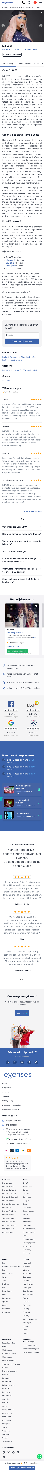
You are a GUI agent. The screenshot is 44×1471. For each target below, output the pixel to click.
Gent (25, 1330)
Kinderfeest (27, 1222)
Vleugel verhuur (8, 1410)
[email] (8, 1062)
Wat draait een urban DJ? (14, 527)
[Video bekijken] (22, 25)
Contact (5, 1083)
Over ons (5, 1092)
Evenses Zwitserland (10, 1197)
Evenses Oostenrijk (9, 1194)
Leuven (25, 1333)
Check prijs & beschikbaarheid (17, 651)
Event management (9, 1371)
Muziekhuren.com (8, 1222)
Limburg (26, 1309)
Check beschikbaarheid (22, 341)
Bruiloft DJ (11, 263)
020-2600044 (24, 1129)
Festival (5, 360)
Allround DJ (11, 260)
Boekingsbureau (8, 1229)
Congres (26, 1201)
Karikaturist (6, 1378)
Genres (5, 1259)
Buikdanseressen (8, 1385)
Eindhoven (27, 1277)
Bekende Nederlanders (28, 1340)
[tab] (18, 40)
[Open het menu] (40, 2)
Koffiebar (5, 1389)
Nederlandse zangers (31, 1352)
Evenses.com (7, 1183)
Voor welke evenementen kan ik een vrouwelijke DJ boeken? (19, 570)
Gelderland (27, 1280)
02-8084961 (24, 1132)
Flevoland (26, 1298)
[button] (16, 643)
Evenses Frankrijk (8, 1211)
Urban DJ (18, 49)
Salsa (4, 1277)
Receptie (26, 1236)
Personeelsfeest (29, 1232)
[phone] (22, 1062)
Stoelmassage (7, 1357)
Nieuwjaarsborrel (29, 1229)
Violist (4, 1427)
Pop (3, 1263)
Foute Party (6, 1420)
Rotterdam (27, 1273)
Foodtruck (6, 1392)
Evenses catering (8, 1232)
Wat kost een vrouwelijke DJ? (16, 551)
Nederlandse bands (30, 1345)
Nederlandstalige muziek (11, 1266)
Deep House (6, 1291)
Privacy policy (7, 1101)
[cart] (35, 2)
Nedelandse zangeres (31, 1349)
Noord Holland (28, 1284)
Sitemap (5, 1096)
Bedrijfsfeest (32, 357)
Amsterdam (27, 1266)
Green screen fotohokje (11, 1364)
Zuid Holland (27, 1291)
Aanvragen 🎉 (22, 1013)
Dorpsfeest (27, 1208)
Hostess (5, 1367)
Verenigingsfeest (29, 1243)
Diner (23, 357)
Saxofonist (6, 1434)
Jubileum (26, 1218)
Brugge (25, 1326)
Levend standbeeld (9, 1343)
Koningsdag (27, 1225)
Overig (19, 360)
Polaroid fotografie (9, 1360)
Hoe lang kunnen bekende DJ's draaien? (21, 534)
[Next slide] (40, 25)
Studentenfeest (29, 1239)
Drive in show (7, 1413)
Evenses (5, 7)
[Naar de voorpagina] (7, 2)
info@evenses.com (22, 1143)
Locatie (26, 1259)
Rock (4, 1270)
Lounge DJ (11, 265)
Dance (4, 1305)
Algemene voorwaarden (11, 1105)
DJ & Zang (11, 633)
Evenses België (7, 1186)
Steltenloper (6, 1350)
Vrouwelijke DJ (30, 49)
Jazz (4, 1280)
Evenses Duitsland (9, 1190)
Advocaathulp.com (9, 1225)
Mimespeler (6, 1381)
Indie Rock (6, 1309)
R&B (3, 1287)
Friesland (26, 1312)
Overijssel (26, 1305)
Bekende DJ (29, 7)
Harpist (5, 1438)
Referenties (6, 1088)
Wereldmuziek (7, 1441)
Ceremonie (27, 1197)
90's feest (26, 1253)
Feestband (6, 1431)
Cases (4, 1406)
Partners (6, 1179)
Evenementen (28, 1211)
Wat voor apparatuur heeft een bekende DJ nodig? (21, 543)
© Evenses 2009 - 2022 (11, 1109)
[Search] (29, 2)
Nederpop (6, 1312)
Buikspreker (6, 1424)
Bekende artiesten (16, 7)
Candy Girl (6, 1374)
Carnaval (26, 1194)
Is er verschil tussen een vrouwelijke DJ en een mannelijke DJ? (21, 560)
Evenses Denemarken (10, 1204)
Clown (4, 1346)
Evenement (15, 357)
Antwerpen (27, 1323)
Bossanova (6, 1298)
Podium (5, 1403)
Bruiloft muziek (7, 1273)
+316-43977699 (24, 1139)
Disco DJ (10, 268)
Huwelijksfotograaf (9, 1353)
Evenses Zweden (8, 1201)
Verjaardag (27, 1246)
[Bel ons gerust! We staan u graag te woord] (23, 2)
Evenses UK (6, 1208)
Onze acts (6, 1339)
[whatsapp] (15, 1062)
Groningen (27, 1287)
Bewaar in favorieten (13, 54)
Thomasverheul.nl (8, 1218)
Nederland (27, 1263)
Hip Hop (5, 1284)
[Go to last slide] (3, 25)
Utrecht (26, 1270)
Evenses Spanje (8, 1215)
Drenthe (26, 1302)
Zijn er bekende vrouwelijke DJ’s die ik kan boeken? (20, 580)
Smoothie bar (7, 1396)
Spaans (5, 1302)
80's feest (26, 1250)
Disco (8, 380)
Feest (12, 360)
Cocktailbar (6, 1399)
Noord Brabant (28, 1295)
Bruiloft (5, 357)
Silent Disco (6, 1417)
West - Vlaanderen (30, 1319)
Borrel (25, 1190)
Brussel (25, 1316)
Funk (4, 1295)
